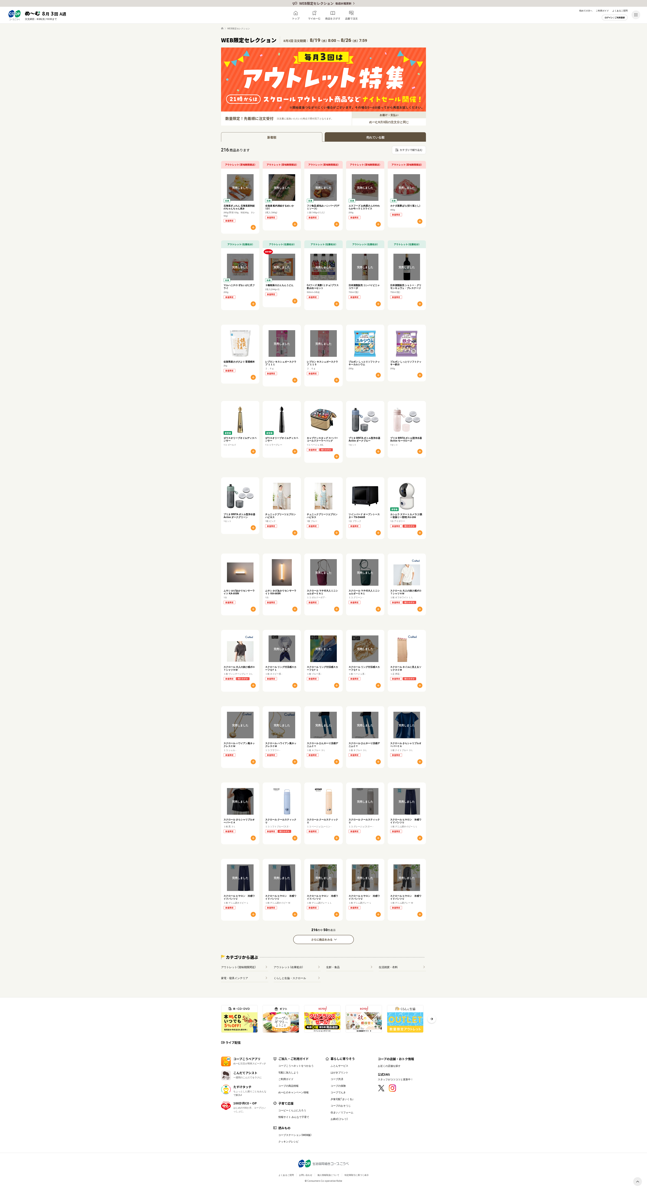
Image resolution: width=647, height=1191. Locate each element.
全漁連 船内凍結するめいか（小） (279, 207)
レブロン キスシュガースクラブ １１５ (322, 363)
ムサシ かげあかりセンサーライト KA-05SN (239, 592)
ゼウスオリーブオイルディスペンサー (240, 439)
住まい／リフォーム (342, 1112)
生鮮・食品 (333, 967)
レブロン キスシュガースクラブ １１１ (280, 363)
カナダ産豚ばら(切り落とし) (405, 205)
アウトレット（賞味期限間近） (238, 967)
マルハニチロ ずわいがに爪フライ (239, 286)
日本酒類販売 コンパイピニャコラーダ (364, 286)
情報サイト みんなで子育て (293, 1117)
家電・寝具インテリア (234, 978)
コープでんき (338, 1092)
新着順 (271, 137)
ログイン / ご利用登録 (615, 17)
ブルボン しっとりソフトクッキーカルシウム (364, 363)
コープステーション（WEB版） (295, 1135)
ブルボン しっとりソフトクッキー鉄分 (405, 363)
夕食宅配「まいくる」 (342, 1099)
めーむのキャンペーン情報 (293, 1092)
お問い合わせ (305, 1175)
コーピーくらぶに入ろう (292, 1110)
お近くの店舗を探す (389, 1066)
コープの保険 (338, 1086)
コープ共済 (337, 1079)
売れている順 (375, 137)
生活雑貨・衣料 (388, 967)
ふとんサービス (339, 1066)
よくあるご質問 (620, 10)
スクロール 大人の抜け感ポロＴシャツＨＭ (405, 592)
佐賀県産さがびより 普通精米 (239, 361)
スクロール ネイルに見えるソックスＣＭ (405, 668)
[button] (431, 1019)
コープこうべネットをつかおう (296, 1066)
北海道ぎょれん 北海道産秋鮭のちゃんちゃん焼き (239, 207)
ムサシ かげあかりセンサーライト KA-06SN (280, 592)
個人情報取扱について (328, 1175)
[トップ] (222, 28)
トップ (296, 18)
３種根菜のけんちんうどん (279, 285)
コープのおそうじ (341, 1105)
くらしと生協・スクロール (290, 978)
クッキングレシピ (288, 1141)
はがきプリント (339, 1072)
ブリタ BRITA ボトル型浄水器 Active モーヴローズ (406, 439)
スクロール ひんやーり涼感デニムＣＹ (322, 744)
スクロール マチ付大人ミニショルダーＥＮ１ (322, 592)
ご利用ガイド (602, 10)
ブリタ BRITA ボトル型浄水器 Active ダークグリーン (239, 515)
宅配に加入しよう (288, 1072)
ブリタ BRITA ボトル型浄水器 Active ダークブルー (364, 439)
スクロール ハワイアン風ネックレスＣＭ (239, 744)
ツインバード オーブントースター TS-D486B (364, 515)
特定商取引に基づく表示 (357, 1175)
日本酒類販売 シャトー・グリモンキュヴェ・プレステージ (405, 286)
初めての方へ (585, 10)
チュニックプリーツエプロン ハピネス (280, 515)
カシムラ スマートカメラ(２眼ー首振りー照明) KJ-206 (406, 515)
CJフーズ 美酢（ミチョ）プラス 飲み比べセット (324, 286)
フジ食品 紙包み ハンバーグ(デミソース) (323, 207)
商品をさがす (332, 18)
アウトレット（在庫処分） (288, 967)
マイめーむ (314, 18)
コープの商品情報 (288, 1086)
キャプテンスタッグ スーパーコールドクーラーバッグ (322, 439)
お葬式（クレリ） (339, 1119)
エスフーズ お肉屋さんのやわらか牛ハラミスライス (364, 207)
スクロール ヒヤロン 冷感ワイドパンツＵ (405, 821)
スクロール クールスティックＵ (280, 821)
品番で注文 (351, 18)
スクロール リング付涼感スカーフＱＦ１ (280, 668)
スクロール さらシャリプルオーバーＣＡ (405, 744)
